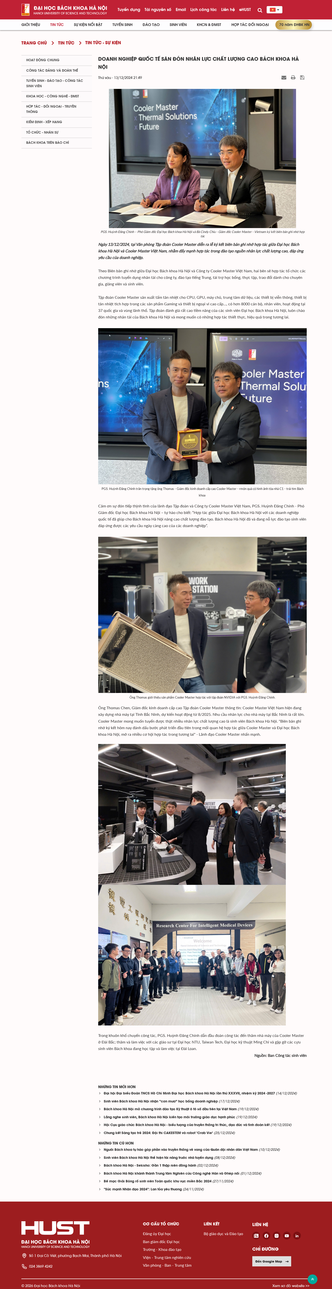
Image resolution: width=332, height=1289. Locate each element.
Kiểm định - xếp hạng (44, 122)
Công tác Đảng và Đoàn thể (52, 70)
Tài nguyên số (158, 9)
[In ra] (294, 77)
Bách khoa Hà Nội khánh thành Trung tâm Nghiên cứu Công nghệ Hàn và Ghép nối (171, 1173)
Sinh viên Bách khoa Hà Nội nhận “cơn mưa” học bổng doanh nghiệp (161, 1101)
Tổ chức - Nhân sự (42, 132)
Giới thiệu (30, 25)
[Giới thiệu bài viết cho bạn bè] (284, 77)
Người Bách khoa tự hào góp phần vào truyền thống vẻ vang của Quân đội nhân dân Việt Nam (181, 1150)
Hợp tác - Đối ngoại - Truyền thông (51, 109)
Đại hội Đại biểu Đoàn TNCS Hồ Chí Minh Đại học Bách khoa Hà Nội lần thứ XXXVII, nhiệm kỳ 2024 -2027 (189, 1093)
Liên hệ (228, 9)
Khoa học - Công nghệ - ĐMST (52, 96)
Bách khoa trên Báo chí (47, 143)
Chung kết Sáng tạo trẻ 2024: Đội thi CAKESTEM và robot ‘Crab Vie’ (158, 1133)
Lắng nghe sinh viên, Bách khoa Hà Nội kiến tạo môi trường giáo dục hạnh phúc (169, 1117)
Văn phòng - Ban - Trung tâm (167, 1265)
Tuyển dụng (129, 9)
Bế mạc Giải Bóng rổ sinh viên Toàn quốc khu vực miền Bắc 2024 (157, 1181)
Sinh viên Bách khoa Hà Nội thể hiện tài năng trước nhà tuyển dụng (158, 1158)
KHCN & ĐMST (209, 25)
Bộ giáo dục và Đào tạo (223, 1233)
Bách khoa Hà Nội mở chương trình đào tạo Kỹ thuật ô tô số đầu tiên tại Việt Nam (170, 1109)
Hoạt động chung (43, 60)
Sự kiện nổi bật (88, 25)
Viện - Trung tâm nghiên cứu (167, 1257)
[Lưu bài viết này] (303, 77)
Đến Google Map (268, 1261)
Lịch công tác (203, 9)
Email (181, 9)
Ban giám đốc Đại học (161, 1241)
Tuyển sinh (122, 25)
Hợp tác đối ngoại (250, 25)
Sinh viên (178, 25)
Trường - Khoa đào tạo (162, 1249)
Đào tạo (151, 25)
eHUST (245, 9)
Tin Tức (57, 25)
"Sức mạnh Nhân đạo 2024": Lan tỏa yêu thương (143, 1189)
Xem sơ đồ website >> (290, 1285)
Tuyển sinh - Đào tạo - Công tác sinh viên (54, 83)
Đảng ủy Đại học (157, 1233)
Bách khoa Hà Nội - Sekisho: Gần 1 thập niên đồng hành (150, 1165)
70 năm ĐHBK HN (294, 25)
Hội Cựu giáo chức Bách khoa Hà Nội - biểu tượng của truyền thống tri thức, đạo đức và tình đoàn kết (187, 1125)
